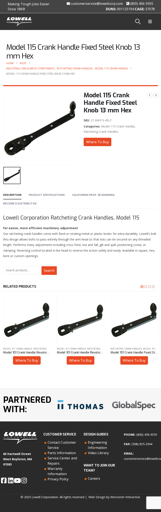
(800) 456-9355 (141, 3)
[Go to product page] (26, 319)
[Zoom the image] (80, 399)
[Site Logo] (19, 21)
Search (49, 270)
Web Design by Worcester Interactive (114, 497)
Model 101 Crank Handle (17, 348)
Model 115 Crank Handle (117, 126)
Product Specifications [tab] (47, 195)
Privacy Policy (58, 479)
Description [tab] (12, 195)
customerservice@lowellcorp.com (96, 3)
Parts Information (62, 453)
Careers (94, 478)
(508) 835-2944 (141, 444)
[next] (156, 95)
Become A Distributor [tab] (19, 203)
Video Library (98, 453)
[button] (138, 21)
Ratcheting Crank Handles (101, 132)
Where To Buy (97, 142)
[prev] (150, 95)
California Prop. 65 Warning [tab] (93, 195)
